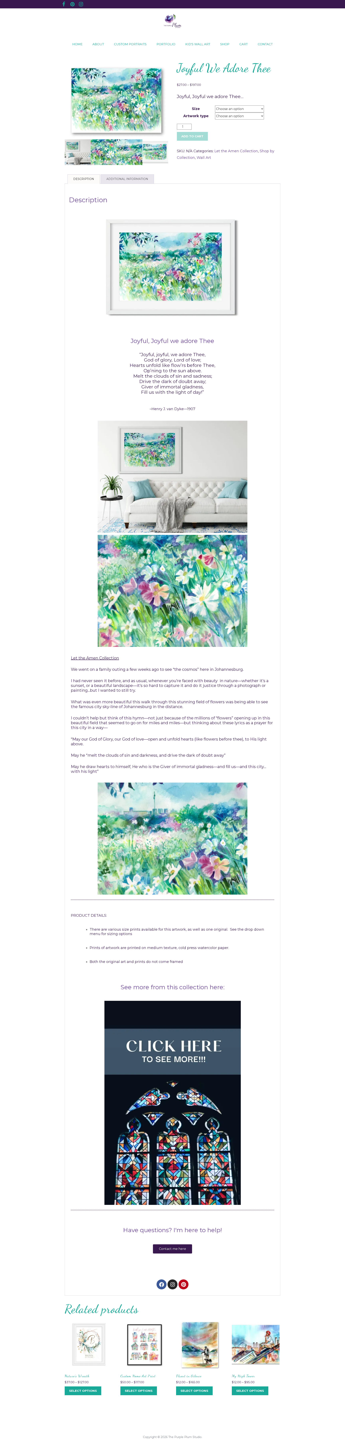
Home (77, 44)
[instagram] (80, 4)
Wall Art (204, 157)
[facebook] (63, 4)
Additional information (127, 179)
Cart (243, 44)
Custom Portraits (130, 44)
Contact (265, 44)
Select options (83, 1391)
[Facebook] (162, 1284)
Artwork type (196, 116)
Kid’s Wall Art (197, 44)
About (98, 44)
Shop (224, 44)
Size (196, 109)
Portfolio (166, 44)
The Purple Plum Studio (185, 1437)
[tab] (83, 179)
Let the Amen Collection (236, 151)
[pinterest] (72, 4)
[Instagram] (172, 1284)
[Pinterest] (183, 1284)
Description (83, 179)
